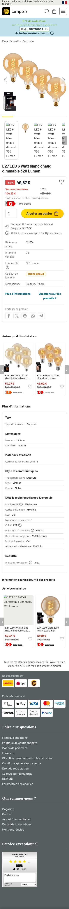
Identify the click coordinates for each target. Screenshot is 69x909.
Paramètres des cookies (17, 783)
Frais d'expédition (39, 198)
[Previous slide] (4, 140)
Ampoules (28, 41)
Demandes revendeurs (17, 824)
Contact (7, 814)
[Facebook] (8, 316)
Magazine (8, 809)
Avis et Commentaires (16, 819)
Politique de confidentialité (19, 742)
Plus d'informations (18, 293)
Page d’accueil (10, 41)
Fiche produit (24, 203)
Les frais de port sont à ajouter (43, 665)
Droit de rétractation (15, 768)
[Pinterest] (25, 316)
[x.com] (16, 316)
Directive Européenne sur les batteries (27, 758)
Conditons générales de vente (21, 763)
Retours (7, 778)
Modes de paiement (14, 748)
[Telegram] (41, 316)
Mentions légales (13, 829)
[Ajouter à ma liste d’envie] (61, 182)
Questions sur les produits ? (50, 296)
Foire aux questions (15, 737)
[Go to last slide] (2, 369)
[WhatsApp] (33, 316)
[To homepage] (14, 11)
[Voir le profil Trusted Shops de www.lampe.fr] (34, 869)
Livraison (8, 753)
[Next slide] (64, 140)
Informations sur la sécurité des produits (28, 579)
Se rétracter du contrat (17, 773)
